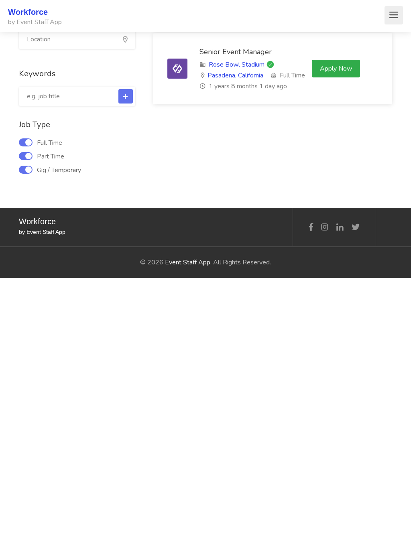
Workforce (28, 12)
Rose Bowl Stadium (237, 64)
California (250, 75)
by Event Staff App (35, 22)
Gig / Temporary (59, 170)
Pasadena (221, 75)
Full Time (49, 142)
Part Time (50, 156)
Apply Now (336, 68)
